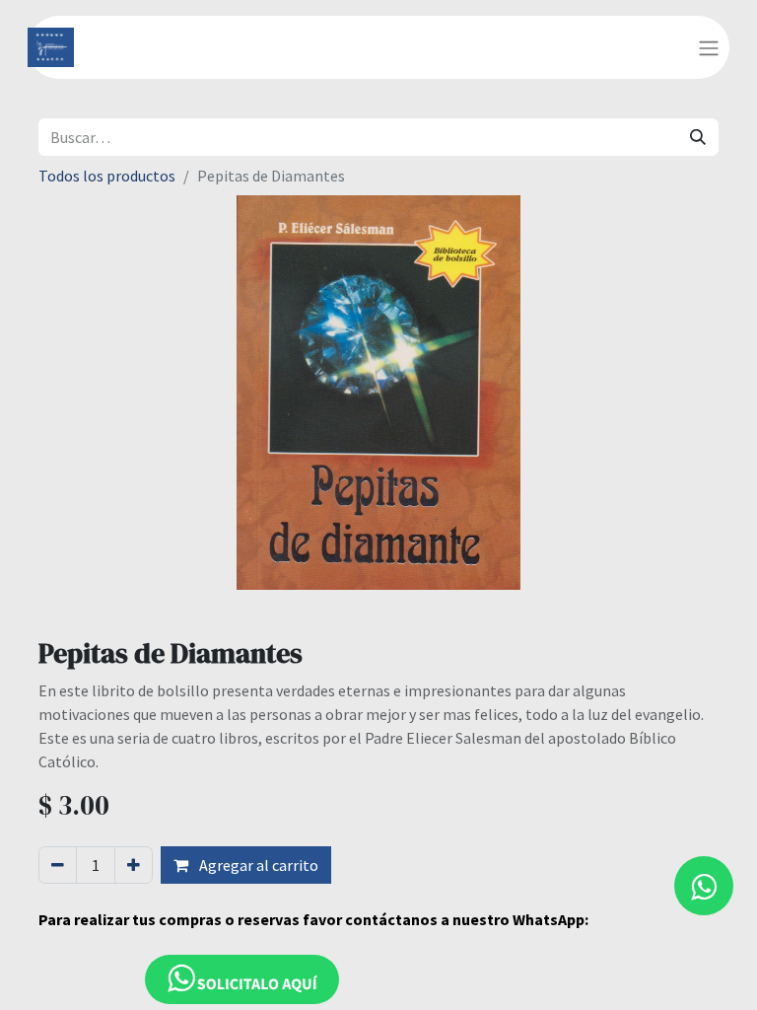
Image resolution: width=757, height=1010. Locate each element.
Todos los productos (106, 175)
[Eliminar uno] (57, 865)
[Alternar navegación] (708, 47)
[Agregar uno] (133, 865)
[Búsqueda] (698, 137)
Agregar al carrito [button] (257, 865)
